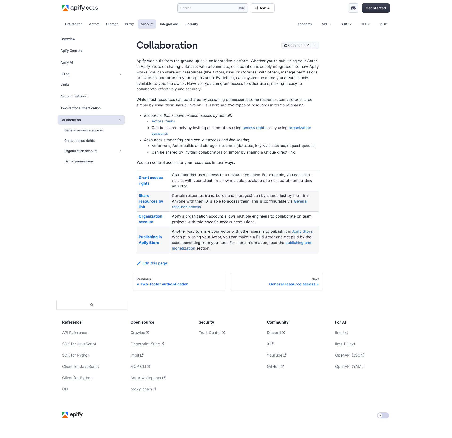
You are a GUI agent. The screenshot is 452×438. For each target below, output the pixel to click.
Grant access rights (79, 140)
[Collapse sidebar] (91, 305)
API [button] (324, 24)
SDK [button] (344, 24)
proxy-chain (141, 389)
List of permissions (79, 161)
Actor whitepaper (145, 377)
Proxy (129, 24)
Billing (65, 74)
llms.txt (341, 332)
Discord (274, 332)
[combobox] (315, 45)
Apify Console (71, 51)
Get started (376, 8)
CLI (65, 389)
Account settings (74, 96)
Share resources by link (151, 201)
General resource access (83, 130)
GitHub (273, 366)
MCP (383, 24)
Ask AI (265, 8)
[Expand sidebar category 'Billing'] (120, 74)
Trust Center (210, 332)
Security (191, 24)
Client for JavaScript (80, 366)
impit (134, 355)
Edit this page (154, 263)
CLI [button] (363, 24)
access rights (254, 127)
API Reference (74, 332)
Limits (65, 84)
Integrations (169, 24)
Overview (68, 39)
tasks (170, 121)
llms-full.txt (345, 343)
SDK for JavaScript (79, 343)
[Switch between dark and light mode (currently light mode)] (383, 415)
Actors (94, 24)
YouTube (274, 355)
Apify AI (67, 62)
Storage (112, 24)
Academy (304, 24)
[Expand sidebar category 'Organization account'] (120, 151)
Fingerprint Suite (145, 343)
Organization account (80, 151)
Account (147, 24)
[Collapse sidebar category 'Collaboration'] (120, 120)
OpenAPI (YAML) (350, 366)
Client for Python (77, 377)
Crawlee (137, 332)
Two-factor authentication (81, 108)
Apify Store (302, 231)
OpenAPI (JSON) (350, 355)
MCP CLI (138, 366)
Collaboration (71, 120)
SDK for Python (76, 355)
